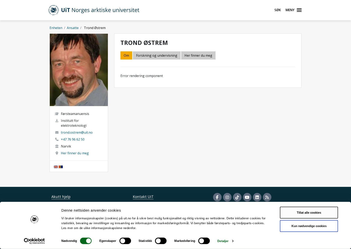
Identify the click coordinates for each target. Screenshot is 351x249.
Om (126, 55)
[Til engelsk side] (56, 166)
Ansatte (73, 28)
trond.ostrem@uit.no (77, 132)
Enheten (56, 28)
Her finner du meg (75, 153)
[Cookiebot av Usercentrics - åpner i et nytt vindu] (34, 241)
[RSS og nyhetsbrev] (267, 197)
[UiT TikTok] (237, 197)
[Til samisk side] (61, 166)
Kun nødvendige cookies (309, 225)
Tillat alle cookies (309, 212)
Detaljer (223, 241)
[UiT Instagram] (227, 197)
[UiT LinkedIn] (257, 197)
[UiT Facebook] (217, 197)
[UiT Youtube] (247, 197)
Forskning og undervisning (156, 55)
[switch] (125, 241)
